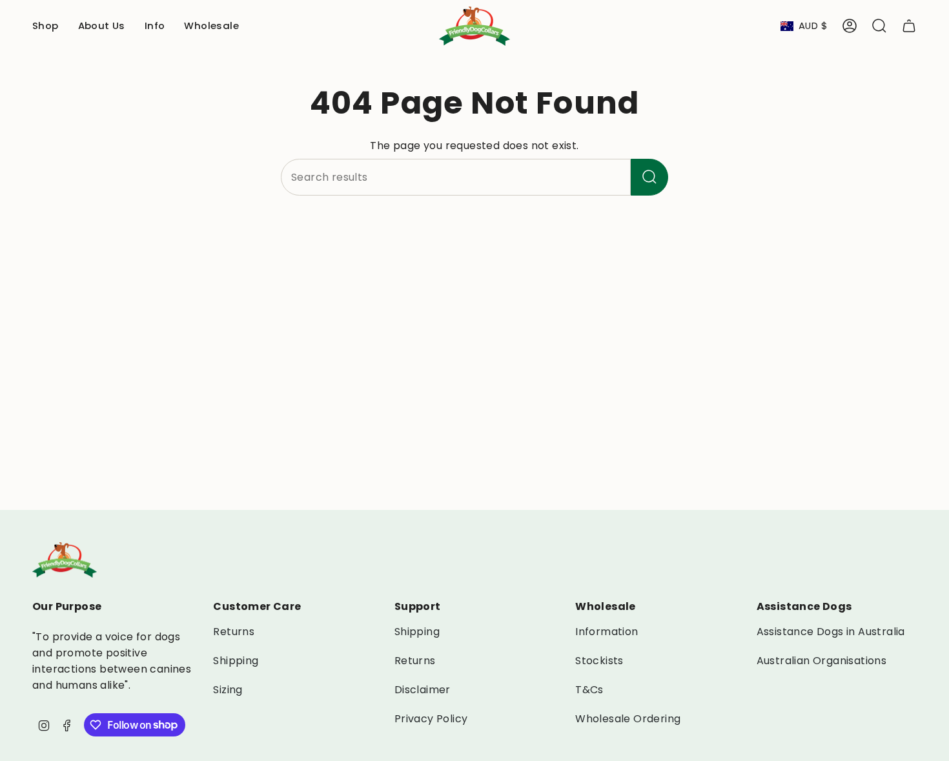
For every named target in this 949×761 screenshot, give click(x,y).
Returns (233, 631)
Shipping (235, 660)
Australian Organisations (822, 660)
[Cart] (909, 26)
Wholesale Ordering (627, 718)
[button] (45, 26)
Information (606, 631)
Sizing (227, 689)
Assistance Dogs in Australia (831, 631)
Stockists (599, 660)
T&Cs (589, 689)
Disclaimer (422, 689)
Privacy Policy (431, 718)
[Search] (649, 177)
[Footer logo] (64, 560)
